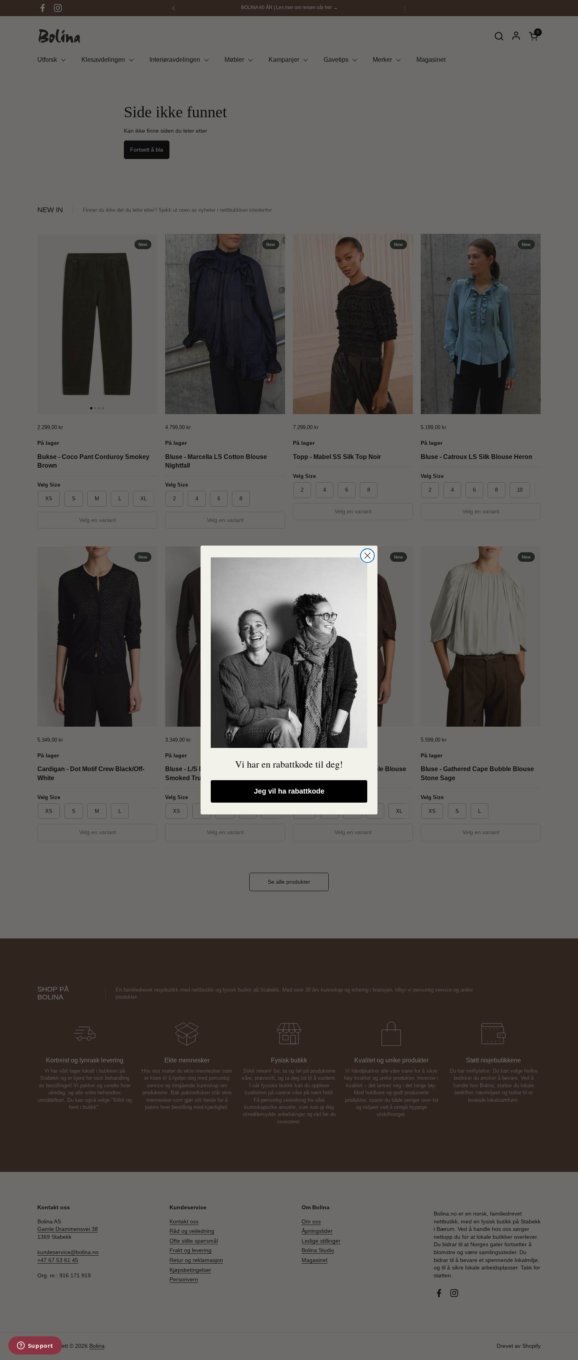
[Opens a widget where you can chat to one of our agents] (35, 1346)
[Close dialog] (367, 556)
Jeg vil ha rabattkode (289, 791)
